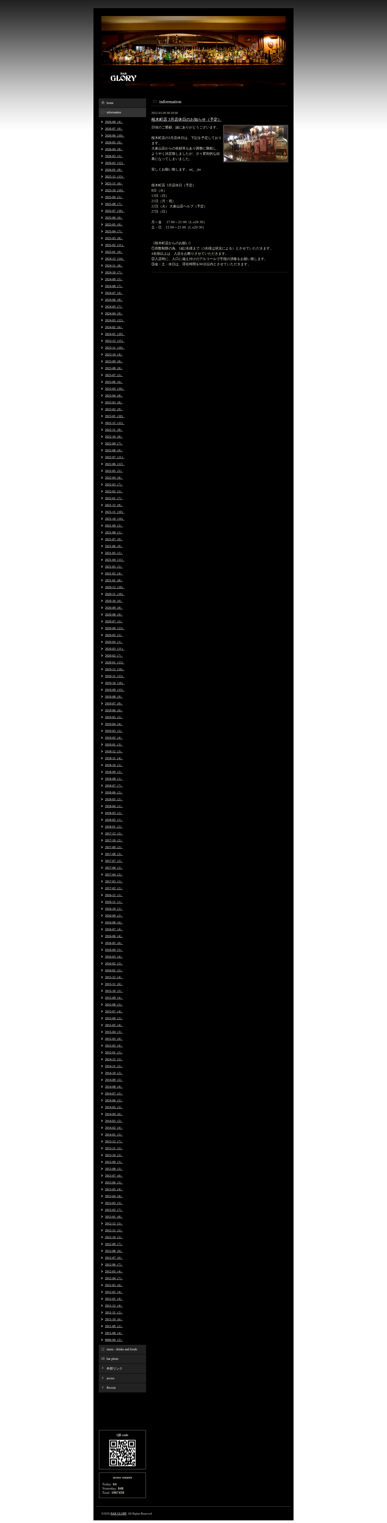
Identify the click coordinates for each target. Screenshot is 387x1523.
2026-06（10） (115, 135)
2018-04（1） (114, 806)
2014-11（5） (114, 1066)
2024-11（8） (114, 265)
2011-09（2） (114, 1326)
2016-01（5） (114, 970)
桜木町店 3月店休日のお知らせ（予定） (186, 119)
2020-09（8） (114, 607)
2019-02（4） (114, 737)
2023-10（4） (114, 354)
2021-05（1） (114, 553)
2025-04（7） (114, 231)
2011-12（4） (114, 1305)
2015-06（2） (114, 1018)
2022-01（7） (114, 498)
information (114, 112)
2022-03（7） (114, 484)
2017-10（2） (114, 840)
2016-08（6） (114, 922)
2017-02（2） (114, 888)
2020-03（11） (115, 648)
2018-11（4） (114, 758)
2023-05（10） (115, 388)
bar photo (112, 1359)
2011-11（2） (114, 1312)
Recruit (111, 1388)
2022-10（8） (114, 436)
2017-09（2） (114, 847)
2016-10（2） (114, 908)
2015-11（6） (114, 984)
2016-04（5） (114, 949)
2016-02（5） (114, 963)
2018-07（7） (114, 785)
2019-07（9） (114, 703)
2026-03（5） (114, 156)
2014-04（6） (114, 1114)
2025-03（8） (114, 238)
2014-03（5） (114, 1120)
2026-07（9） (114, 128)
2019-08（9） (114, 696)
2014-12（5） (114, 1059)
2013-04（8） (114, 1196)
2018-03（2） (114, 813)
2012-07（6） (114, 1257)
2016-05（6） (114, 943)
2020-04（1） (114, 641)
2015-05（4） (114, 1025)
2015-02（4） (114, 1045)
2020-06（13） (115, 628)
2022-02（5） (114, 491)
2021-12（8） (114, 505)
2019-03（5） (114, 730)
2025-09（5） (114, 197)
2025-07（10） (115, 210)
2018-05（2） (114, 799)
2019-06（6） (114, 710)
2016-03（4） (114, 956)
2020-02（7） (114, 655)
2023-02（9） (114, 409)
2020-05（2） (114, 635)
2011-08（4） (114, 1333)
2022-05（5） (114, 470)
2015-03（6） (114, 1038)
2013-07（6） (114, 1175)
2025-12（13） (115, 176)
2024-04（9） (114, 313)
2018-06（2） (114, 792)
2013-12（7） (114, 1141)
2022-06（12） (115, 464)
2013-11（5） (114, 1148)
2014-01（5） (114, 1134)
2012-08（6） (114, 1250)
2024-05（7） (114, 306)
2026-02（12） (115, 162)
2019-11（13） (115, 676)
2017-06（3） (114, 867)
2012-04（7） (114, 1278)
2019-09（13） (115, 689)
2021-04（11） (115, 559)
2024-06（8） (114, 299)
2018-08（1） (114, 778)
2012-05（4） (114, 1271)
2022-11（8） (114, 429)
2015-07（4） (114, 1011)
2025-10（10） (115, 190)
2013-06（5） (114, 1182)
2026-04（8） (114, 149)
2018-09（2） (114, 771)
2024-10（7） (114, 272)
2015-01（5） (114, 1052)
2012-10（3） (114, 1237)
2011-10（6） (114, 1319)
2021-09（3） (114, 525)
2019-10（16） (115, 683)
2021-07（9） (114, 539)
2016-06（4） (114, 936)
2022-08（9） (114, 450)
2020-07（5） (114, 621)
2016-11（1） (114, 901)
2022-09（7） (114, 443)
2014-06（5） (114, 1100)
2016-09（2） (114, 915)
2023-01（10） (115, 416)
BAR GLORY (119, 1513)
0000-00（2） (114, 1339)
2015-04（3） (114, 1031)
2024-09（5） (114, 279)
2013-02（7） (114, 1209)
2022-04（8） (114, 477)
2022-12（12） (115, 423)
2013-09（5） (114, 1162)
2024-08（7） (114, 286)
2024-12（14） (115, 258)
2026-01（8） (114, 169)
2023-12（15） (115, 340)
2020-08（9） (114, 614)
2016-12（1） (114, 895)
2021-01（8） (114, 580)
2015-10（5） (114, 990)
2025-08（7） (114, 204)
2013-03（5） (114, 1203)
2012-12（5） (114, 1223)
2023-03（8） (114, 402)
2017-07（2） (114, 860)
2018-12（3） (114, 751)
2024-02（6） (114, 327)
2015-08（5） (114, 1004)
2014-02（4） (114, 1127)
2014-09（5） (114, 1079)
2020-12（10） (115, 587)
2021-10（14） (115, 518)
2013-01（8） (114, 1216)
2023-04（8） (114, 395)
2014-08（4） (114, 1086)
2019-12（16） (115, 669)
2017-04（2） (114, 874)
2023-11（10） (115, 347)
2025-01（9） (114, 251)
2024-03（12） (115, 320)
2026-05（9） (114, 142)
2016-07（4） (114, 929)
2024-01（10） (115, 334)
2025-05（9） (114, 224)
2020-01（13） (115, 662)
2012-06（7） (114, 1264)
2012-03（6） (114, 1285)
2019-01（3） (114, 744)
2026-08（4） (114, 121)
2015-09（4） (114, 997)
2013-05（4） (114, 1189)
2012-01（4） (114, 1298)
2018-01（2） (114, 826)
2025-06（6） (114, 217)
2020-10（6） (114, 600)
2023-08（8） (114, 368)
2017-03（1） (114, 881)
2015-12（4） (114, 977)
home (110, 103)
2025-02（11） (115, 245)
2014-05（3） (114, 1107)
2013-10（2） (114, 1155)
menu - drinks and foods (122, 1349)
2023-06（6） (114, 381)
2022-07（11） (115, 457)
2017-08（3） (114, 854)
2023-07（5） (114, 375)
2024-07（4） (114, 292)
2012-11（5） (114, 1230)
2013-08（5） (114, 1168)
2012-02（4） (114, 1292)
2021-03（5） (114, 566)
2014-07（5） (114, 1093)
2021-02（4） (114, 573)
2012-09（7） (114, 1244)
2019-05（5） (114, 717)
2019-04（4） (114, 724)
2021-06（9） (114, 546)
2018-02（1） (114, 819)
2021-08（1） (114, 532)
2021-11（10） (115, 511)
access (111, 1378)
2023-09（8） (114, 361)
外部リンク (114, 1368)
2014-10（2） (114, 1073)
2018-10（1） (114, 765)
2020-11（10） (115, 594)
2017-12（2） (114, 833)
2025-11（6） (114, 183)
